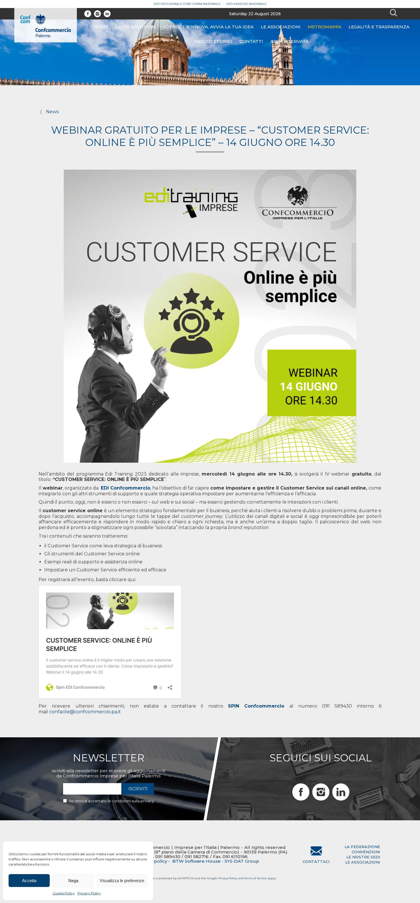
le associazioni (362, 862)
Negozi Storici (213, 41)
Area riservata (289, 41)
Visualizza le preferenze (122, 880)
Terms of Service (255, 878)
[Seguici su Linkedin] (107, 13)
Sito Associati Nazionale (246, 4)
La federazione (135, 26)
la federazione (362, 846)
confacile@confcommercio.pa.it (85, 711)
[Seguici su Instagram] (97, 13)
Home (101, 26)
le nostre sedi (363, 857)
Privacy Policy (89, 893)
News (52, 111)
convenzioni (366, 851)
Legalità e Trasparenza (379, 26)
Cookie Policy (64, 893)
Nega (73, 880)
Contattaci (316, 861)
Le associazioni (281, 26)
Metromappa (324, 26)
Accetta (29, 880)
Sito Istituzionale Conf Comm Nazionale (187, 4)
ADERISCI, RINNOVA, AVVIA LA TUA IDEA (208, 26)
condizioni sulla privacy (133, 801)
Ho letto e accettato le (111, 801)
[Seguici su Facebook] (87, 13)
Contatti (251, 41)
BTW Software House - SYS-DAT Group (215, 861)
